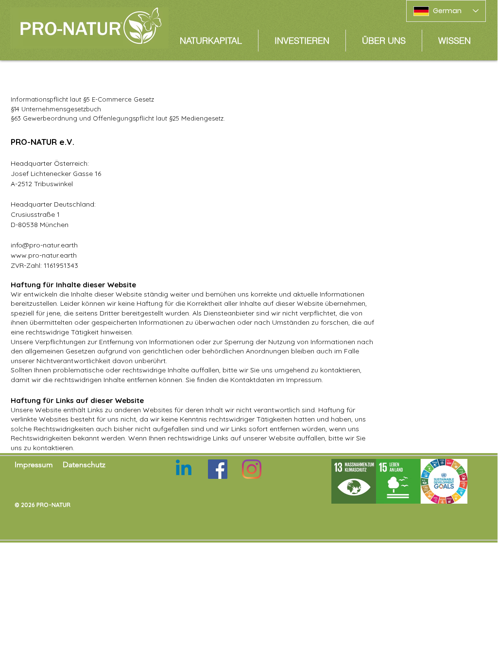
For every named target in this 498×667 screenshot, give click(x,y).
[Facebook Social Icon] (217, 469)
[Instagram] (251, 469)
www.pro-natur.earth (44, 255)
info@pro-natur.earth (44, 245)
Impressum (34, 464)
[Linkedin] (183, 469)
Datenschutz (84, 464)
